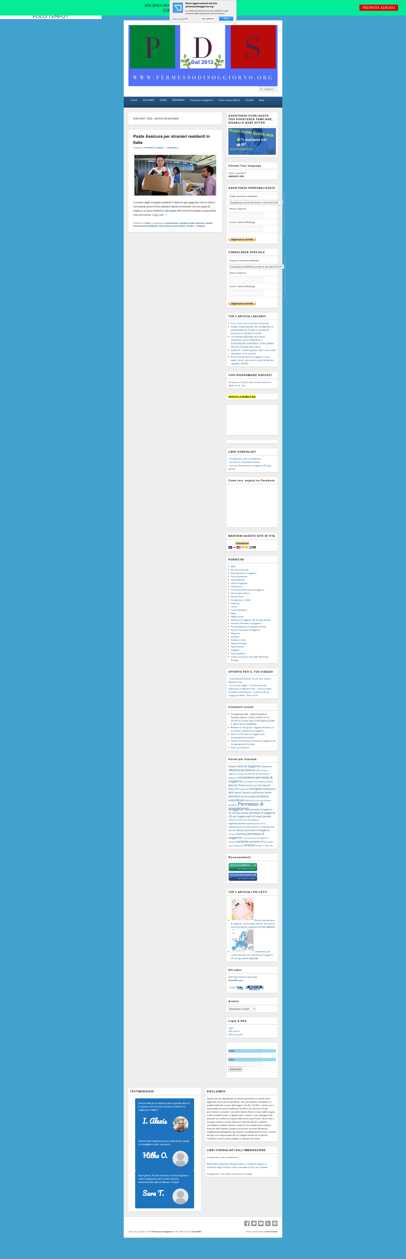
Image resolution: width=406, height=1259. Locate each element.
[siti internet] (242, 880)
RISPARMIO (178, 100)
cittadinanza (266, 766)
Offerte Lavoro (237, 616)
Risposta (200, 225)
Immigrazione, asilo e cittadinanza (245, 458)
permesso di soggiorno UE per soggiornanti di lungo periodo (251, 814)
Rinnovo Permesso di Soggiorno (245, 629)
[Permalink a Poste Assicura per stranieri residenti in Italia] (175, 198)
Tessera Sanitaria (239, 643)
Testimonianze (237, 646)
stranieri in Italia (262, 845)
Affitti (233, 566)
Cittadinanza (236, 586)
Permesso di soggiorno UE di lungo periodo (250, 619)
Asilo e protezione (239, 576)
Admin (160, 147)
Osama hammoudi (239, 740)
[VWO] (185, 19)
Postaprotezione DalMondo (145, 225)
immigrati (256, 789)
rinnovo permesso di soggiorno (246, 835)
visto (271, 845)
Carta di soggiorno (239, 583)
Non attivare (208, 18)
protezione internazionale (239, 819)
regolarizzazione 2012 (255, 823)
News (261, 100)
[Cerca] (261, 89)
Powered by (177, 19)
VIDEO (163, 100)
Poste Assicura (165, 225)
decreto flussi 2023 (254, 785)
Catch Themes (271, 1231)
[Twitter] (254, 1223)
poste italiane (179, 225)
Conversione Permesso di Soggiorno (247, 589)
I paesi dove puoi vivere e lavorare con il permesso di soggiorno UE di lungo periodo (252, 955)
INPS (231, 792)
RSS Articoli (234, 1031)
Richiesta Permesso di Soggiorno (246, 623)
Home (134, 100)
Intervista (235, 603)
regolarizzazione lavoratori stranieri (243, 826)
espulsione (244, 789)
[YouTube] (261, 1223)
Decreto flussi (237, 596)
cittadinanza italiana (241, 770)
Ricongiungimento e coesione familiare (248, 626)
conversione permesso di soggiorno (250, 779)
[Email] (275, 1223)
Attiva (226, 18)
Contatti (249, 100)
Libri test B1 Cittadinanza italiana (245, 461)
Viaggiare (235, 649)
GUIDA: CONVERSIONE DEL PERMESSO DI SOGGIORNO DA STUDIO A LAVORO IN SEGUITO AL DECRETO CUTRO (252, 330)
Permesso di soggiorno (201, 100)
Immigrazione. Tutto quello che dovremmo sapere (229, 1173)
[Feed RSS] (268, 1223)
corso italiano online (251, 781)
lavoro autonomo (253, 792)
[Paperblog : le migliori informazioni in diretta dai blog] (236, 989)
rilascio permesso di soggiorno (253, 830)
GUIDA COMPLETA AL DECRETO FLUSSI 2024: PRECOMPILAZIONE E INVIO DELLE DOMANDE (253, 721)
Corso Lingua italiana (229, 100)
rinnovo (232, 834)
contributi (240, 774)
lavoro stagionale (250, 796)
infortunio (200, 223)
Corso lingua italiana (240, 593)
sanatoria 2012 (257, 841)
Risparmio (235, 633)
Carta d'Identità (238, 579)
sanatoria (235, 636)
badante (232, 766)
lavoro (238, 792)
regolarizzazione (236, 823)
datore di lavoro (266, 781)
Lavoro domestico (239, 609)
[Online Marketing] (255, 989)
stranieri (190, 225)
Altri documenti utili (239, 569)
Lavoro (234, 606)
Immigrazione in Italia (240, 599)
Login (230, 1027)
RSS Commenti (235, 1034)
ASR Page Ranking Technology (242, 976)
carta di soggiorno (248, 766)
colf (257, 770)
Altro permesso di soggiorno (243, 573)
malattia (209, 223)
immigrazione (269, 788)
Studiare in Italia (238, 639)
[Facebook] (247, 1223)
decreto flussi (236, 785)
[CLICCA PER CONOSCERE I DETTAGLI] (252, 153)
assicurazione (172, 223)
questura (255, 819)
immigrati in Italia (187, 223)
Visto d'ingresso (238, 653)
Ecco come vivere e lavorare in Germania (250, 323)
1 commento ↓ (172, 147)
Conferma (244, 747)
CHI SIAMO (148, 100)
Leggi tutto (159, 214)
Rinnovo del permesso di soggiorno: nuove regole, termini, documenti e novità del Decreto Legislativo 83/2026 (252, 360)
